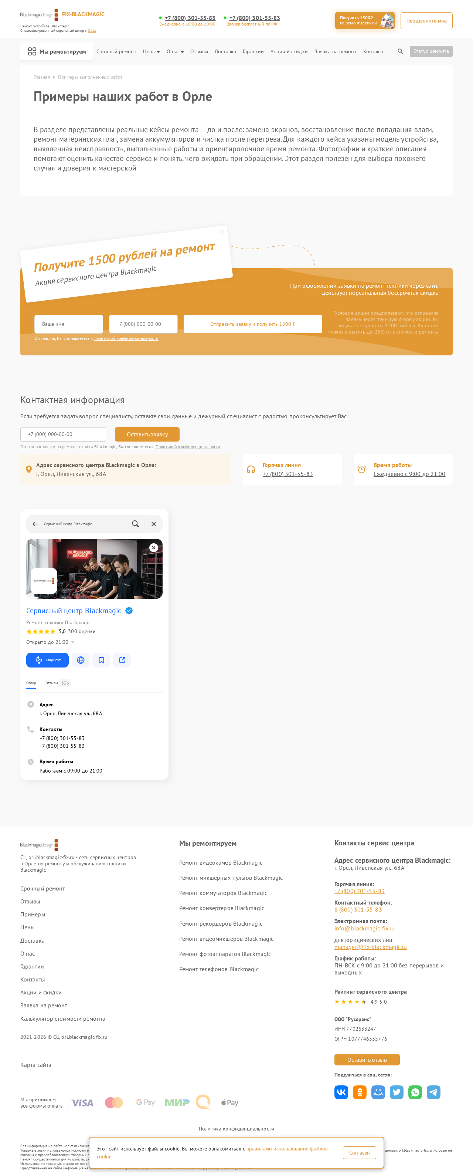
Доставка (225, 51)
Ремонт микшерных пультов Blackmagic (231, 877)
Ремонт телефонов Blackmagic (219, 969)
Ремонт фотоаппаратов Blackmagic (225, 953)
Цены (149, 51)
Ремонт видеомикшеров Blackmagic (226, 938)
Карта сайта (35, 1064)
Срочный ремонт (116, 51)
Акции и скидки (288, 51)
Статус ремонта (431, 51)
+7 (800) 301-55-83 (190, 17)
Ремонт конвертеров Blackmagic (221, 908)
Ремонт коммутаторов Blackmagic (223, 892)
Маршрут (53, 660)
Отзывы (199, 51)
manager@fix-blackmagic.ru (370, 946)
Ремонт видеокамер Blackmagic (220, 862)
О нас (173, 51)
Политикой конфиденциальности (188, 446)
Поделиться (341, 1092)
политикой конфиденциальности (126, 338)
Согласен (359, 1152)
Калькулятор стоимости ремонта (62, 1018)
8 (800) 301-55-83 (358, 909)
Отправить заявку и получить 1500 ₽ (253, 324)
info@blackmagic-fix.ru (364, 928)
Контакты (374, 51)
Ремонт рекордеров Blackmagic (220, 923)
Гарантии (253, 51)
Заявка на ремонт (335, 51)
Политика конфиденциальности (236, 1128)
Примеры (32, 914)
